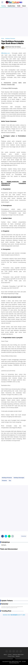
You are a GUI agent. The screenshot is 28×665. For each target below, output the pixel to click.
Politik (18, 6)
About (5, 654)
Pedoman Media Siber (18, 654)
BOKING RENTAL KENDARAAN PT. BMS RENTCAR (14, 615)
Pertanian (4, 480)
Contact (10, 654)
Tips (10, 480)
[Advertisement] (14, 22)
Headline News (11, 6)
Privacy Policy (11, 656)
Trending (3, 6)
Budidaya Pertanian (7, 477)
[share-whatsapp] (9, 536)
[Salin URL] (12, 536)
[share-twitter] (6, 536)
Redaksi (18, 656)
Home (2, 38)
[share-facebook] (2, 536)
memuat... (4, 545)
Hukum (24, 6)
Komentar (23, 536)
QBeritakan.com (5, 53)
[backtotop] (14, 659)
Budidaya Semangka (19, 477)
